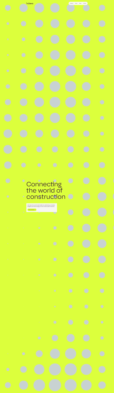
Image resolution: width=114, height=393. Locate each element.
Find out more (31, 209)
